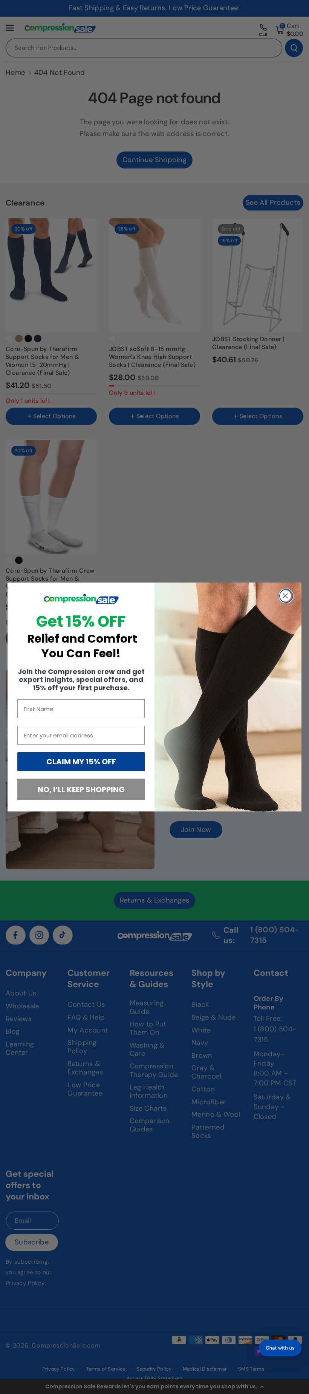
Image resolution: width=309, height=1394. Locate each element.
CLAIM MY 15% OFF (81, 761)
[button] (280, 1348)
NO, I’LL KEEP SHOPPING (81, 789)
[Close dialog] (286, 596)
